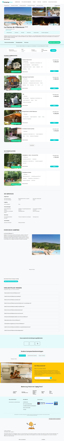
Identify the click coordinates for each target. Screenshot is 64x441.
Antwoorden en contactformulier (14, 402)
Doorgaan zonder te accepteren (54, 418)
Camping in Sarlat (14, 358)
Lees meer (32, 145)
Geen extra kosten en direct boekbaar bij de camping (35, 392)
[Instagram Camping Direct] (9, 404)
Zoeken (54, 50)
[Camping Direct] (7, 2)
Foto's (50, 24)
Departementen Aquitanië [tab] (32, 355)
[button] (61, 1)
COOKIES (24, 409)
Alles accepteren (22, 439)
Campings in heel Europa (15, 392)
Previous (5, 65)
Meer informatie (7, 39)
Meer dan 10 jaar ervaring (51, 392)
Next (20, 65)
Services (26, 42)
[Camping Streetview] (41, 403)
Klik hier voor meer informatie (9, 435)
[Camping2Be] (49, 403)
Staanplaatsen (19, 42)
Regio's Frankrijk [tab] (42, 355)
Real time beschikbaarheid (25, 392)
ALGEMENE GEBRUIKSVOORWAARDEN (29, 405)
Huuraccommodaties (9, 42)
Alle (42, 51)
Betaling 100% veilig (43, 392)
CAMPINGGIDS (25, 402)
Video (56, 24)
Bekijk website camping (54, 42)
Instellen (43, 439)
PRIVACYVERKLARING (26, 407)
